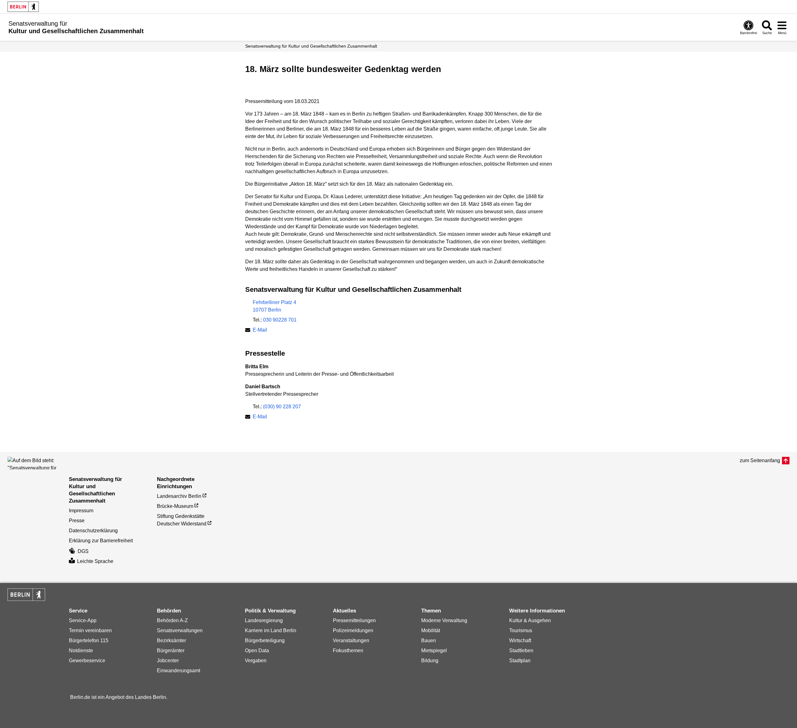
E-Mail (260, 330)
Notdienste (81, 650)
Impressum (81, 510)
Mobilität (430, 630)
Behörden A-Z (172, 620)
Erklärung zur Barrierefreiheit (101, 540)
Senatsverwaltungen (180, 630)
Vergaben (256, 660)
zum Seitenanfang (760, 460)
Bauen (428, 640)
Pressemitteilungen (354, 620)
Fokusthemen (348, 650)
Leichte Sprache (95, 561)
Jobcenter (168, 660)
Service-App (82, 620)
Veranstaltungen (351, 640)
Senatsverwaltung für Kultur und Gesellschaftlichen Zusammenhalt (311, 46)
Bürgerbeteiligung (265, 640)
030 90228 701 (280, 320)
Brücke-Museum (175, 506)
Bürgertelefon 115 (88, 640)
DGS (83, 551)
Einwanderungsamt (178, 670)
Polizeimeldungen (353, 630)
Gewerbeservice (87, 660)
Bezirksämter (171, 640)
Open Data (257, 650)
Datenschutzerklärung (93, 530)
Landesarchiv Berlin (179, 496)
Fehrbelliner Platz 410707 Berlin (274, 306)
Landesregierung (264, 620)
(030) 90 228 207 (282, 406)
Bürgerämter (170, 650)
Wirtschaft (520, 640)
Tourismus (520, 630)
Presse (77, 520)
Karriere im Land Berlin (270, 630)
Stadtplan (519, 660)
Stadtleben (521, 650)
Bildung (429, 660)
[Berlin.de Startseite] (23, 7)
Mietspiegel (434, 650)
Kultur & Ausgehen (530, 620)
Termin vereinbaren (90, 630)
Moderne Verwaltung (444, 620)
